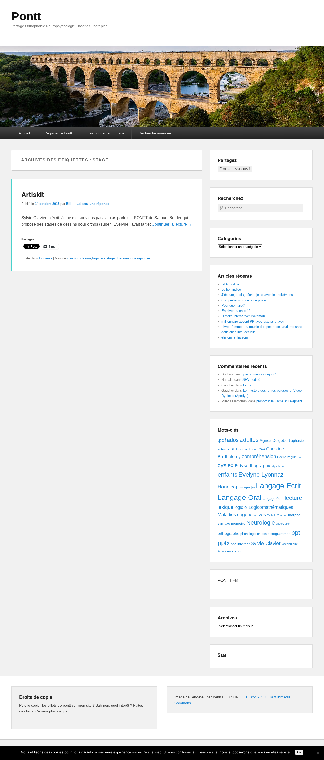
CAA (262, 449)
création (73, 258)
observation (283, 523)
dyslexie (228, 465)
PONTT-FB (228, 580)
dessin (85, 258)
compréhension (259, 456)
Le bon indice (231, 289)
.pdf (222, 440)
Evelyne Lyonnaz (261, 474)
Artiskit (32, 194)
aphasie (297, 440)
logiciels (98, 258)
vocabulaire (290, 544)
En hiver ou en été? (235, 311)
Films (247, 385)
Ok (299, 752)
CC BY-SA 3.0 (255, 697)
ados (233, 440)
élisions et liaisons (235, 337)
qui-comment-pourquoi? (259, 374)
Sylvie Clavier (266, 543)
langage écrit (273, 498)
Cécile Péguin (287, 457)
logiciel (241, 507)
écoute (222, 551)
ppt (295, 532)
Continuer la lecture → (172, 224)
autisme (223, 449)
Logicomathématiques (271, 507)
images (245, 487)
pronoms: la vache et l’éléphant (279, 401)
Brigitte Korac (247, 449)
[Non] (317, 752)
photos (262, 534)
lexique (225, 507)
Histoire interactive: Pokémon (243, 316)
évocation (234, 551)
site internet (240, 544)
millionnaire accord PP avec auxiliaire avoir (253, 321)
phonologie (248, 534)
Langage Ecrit (278, 485)
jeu (253, 487)
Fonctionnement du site (105, 133)
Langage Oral (239, 497)
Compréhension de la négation (243, 300)
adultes (249, 440)
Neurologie (260, 523)
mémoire (238, 523)
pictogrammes (279, 534)
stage (110, 258)
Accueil (24, 133)
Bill (68, 204)
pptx (224, 542)
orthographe (228, 533)
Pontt (26, 16)
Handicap (228, 486)
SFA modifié (230, 284)
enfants (227, 474)
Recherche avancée (155, 133)
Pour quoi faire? (233, 305)
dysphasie (278, 466)
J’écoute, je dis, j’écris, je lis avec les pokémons (257, 295)
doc (300, 457)
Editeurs (45, 258)
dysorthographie (255, 465)
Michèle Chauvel (277, 515)
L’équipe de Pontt (58, 133)
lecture (293, 498)
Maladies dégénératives (242, 514)
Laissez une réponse (93, 204)
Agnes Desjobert (275, 440)
